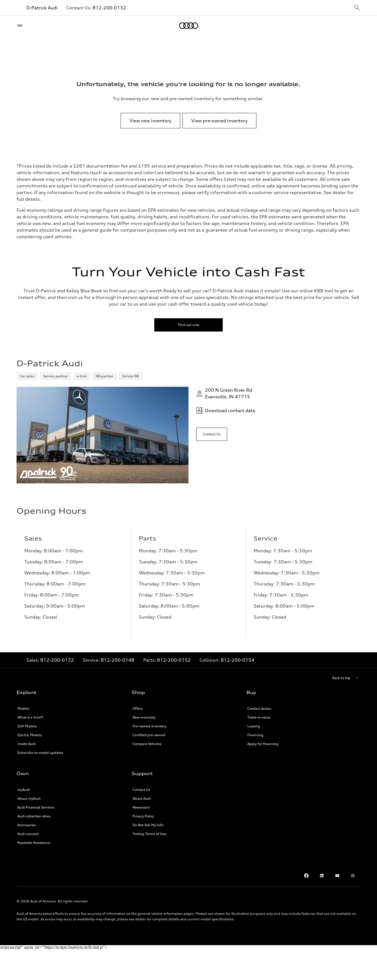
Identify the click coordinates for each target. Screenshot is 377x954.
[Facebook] (306, 875)
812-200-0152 (174, 660)
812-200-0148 (117, 660)
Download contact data (230, 410)
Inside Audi (26, 744)
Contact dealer (259, 708)
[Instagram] (352, 875)
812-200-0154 (237, 660)
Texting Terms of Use (149, 834)
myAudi (23, 790)
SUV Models (27, 726)
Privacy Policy (143, 816)
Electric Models (29, 735)
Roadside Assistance (33, 843)
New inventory (144, 717)
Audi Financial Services (35, 807)
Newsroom (141, 807)
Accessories (26, 825)
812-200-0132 (109, 7)
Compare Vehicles (146, 744)
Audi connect (28, 834)
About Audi (141, 798)
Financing (255, 735)
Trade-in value (258, 717)
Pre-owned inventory (149, 726)
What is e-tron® (30, 717)
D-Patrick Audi (42, 7)
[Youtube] (337, 875)
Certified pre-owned (148, 735)
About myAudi (29, 798)
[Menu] (21, 26)
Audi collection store (34, 816)
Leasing (253, 726)
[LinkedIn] (322, 875)
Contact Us (141, 790)
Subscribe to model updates (40, 753)
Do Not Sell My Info (147, 825)
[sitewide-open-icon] (357, 8)
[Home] (188, 25)
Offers (137, 708)
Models (23, 708)
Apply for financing (262, 744)
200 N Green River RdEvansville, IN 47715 (228, 393)
